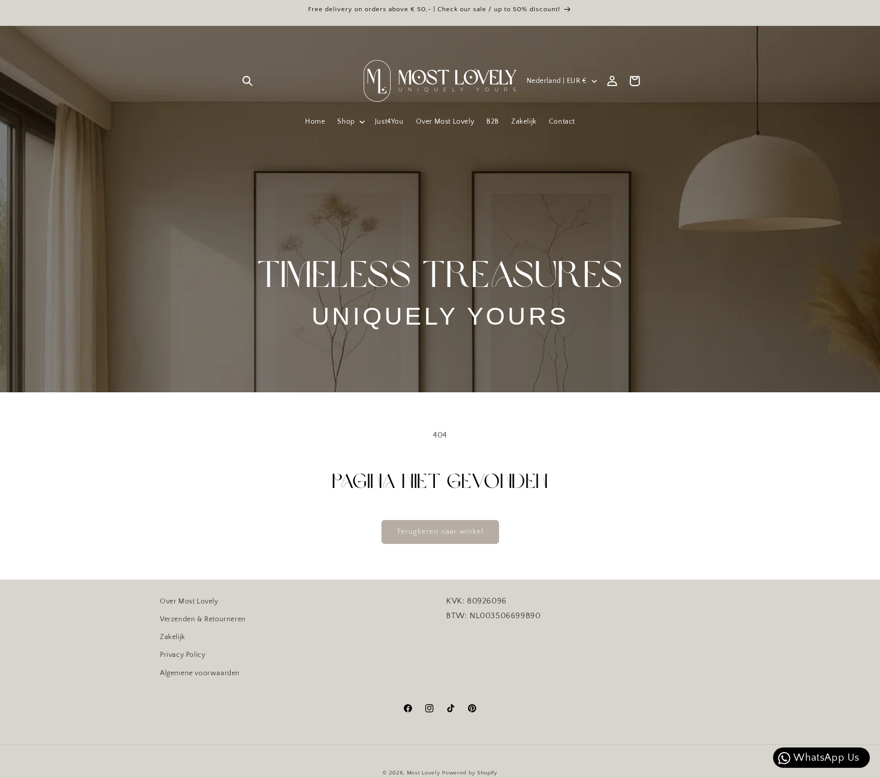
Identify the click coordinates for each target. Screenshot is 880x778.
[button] (247, 81)
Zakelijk (172, 637)
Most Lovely (424, 773)
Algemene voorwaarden (200, 673)
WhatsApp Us (825, 757)
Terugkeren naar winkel (440, 531)
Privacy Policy (182, 655)
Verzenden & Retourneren (203, 619)
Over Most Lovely (189, 601)
